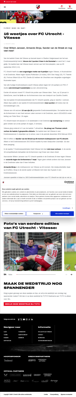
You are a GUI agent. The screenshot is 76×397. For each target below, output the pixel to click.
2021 (18, 28)
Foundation (21, 332)
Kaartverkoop (22, 335)
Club (5, 332)
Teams (6, 335)
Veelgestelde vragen (45, 332)
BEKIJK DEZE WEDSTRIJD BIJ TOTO (22, 304)
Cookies (46, 394)
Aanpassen (37, 213)
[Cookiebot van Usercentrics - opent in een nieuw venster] (66, 182)
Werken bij (41, 338)
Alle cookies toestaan (62, 213)
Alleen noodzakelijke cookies (14, 213)
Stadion (6, 338)
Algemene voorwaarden (66, 394)
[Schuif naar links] (66, 274)
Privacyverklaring (54, 394)
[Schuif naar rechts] (71, 274)
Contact (40, 335)
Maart (23, 28)
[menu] (5, 7)
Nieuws (14, 28)
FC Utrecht (7, 28)
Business (21, 338)
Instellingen (66, 208)
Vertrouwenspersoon (45, 340)
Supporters (7, 340)
